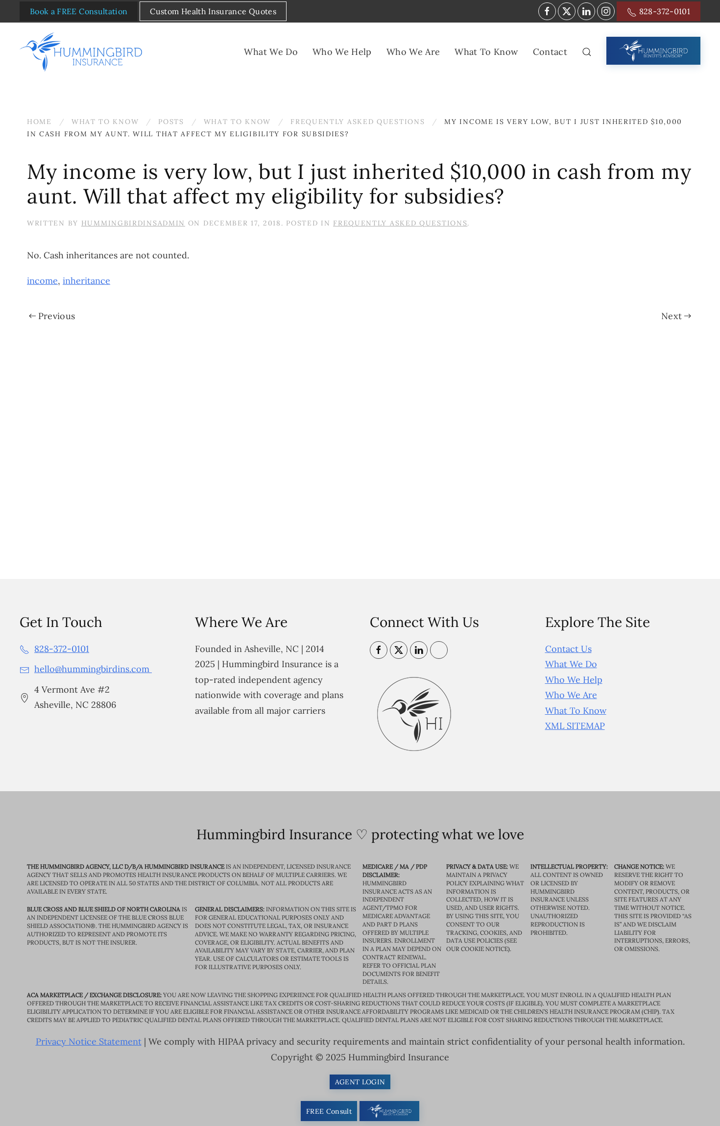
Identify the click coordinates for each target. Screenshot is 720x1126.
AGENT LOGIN (360, 1081)
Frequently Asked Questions (400, 223)
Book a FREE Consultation (78, 11)
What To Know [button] (486, 51)
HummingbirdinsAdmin (133, 223)
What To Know (575, 710)
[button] (587, 52)
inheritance (86, 280)
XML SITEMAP (575, 725)
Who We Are (571, 695)
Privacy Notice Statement (89, 1041)
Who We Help (573, 679)
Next (671, 316)
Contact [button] (550, 51)
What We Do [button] (271, 51)
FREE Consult (329, 1111)
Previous (56, 316)
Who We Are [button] (413, 51)
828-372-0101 (663, 11)
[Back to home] (83, 52)
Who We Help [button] (342, 51)
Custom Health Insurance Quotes (213, 11)
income (42, 280)
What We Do (571, 664)
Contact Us (568, 648)
